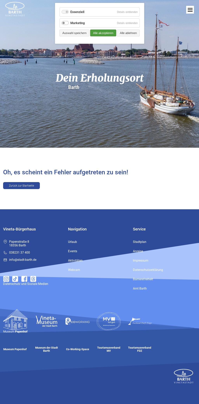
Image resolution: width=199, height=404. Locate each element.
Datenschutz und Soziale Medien (25, 284)
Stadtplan (139, 242)
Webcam (74, 270)
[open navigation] (190, 10)
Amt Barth (140, 288)
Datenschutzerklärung (148, 270)
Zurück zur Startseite (21, 185)
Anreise (138, 251)
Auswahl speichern (74, 33)
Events (72, 251)
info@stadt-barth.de (22, 260)
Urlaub (72, 242)
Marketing (77, 23)
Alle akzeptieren (103, 33)
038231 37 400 (19, 252)
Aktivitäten (75, 260)
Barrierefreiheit (143, 279)
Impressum (140, 260)
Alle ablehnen (128, 33)
